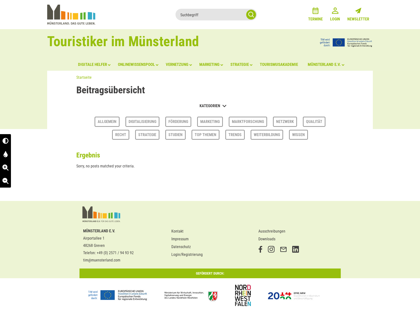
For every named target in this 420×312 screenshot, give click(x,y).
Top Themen (205, 134)
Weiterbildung (267, 134)
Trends (235, 134)
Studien (175, 134)
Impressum (180, 239)
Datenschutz (181, 246)
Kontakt (177, 231)
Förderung (178, 121)
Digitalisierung (142, 121)
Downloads (266, 239)
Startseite (84, 77)
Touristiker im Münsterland (123, 41)
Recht (120, 134)
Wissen (298, 134)
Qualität (314, 121)
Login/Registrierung (187, 254)
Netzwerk (285, 121)
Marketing (210, 121)
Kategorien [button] (210, 106)
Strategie (147, 134)
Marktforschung (248, 121)
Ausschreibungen (271, 231)
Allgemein (107, 121)
